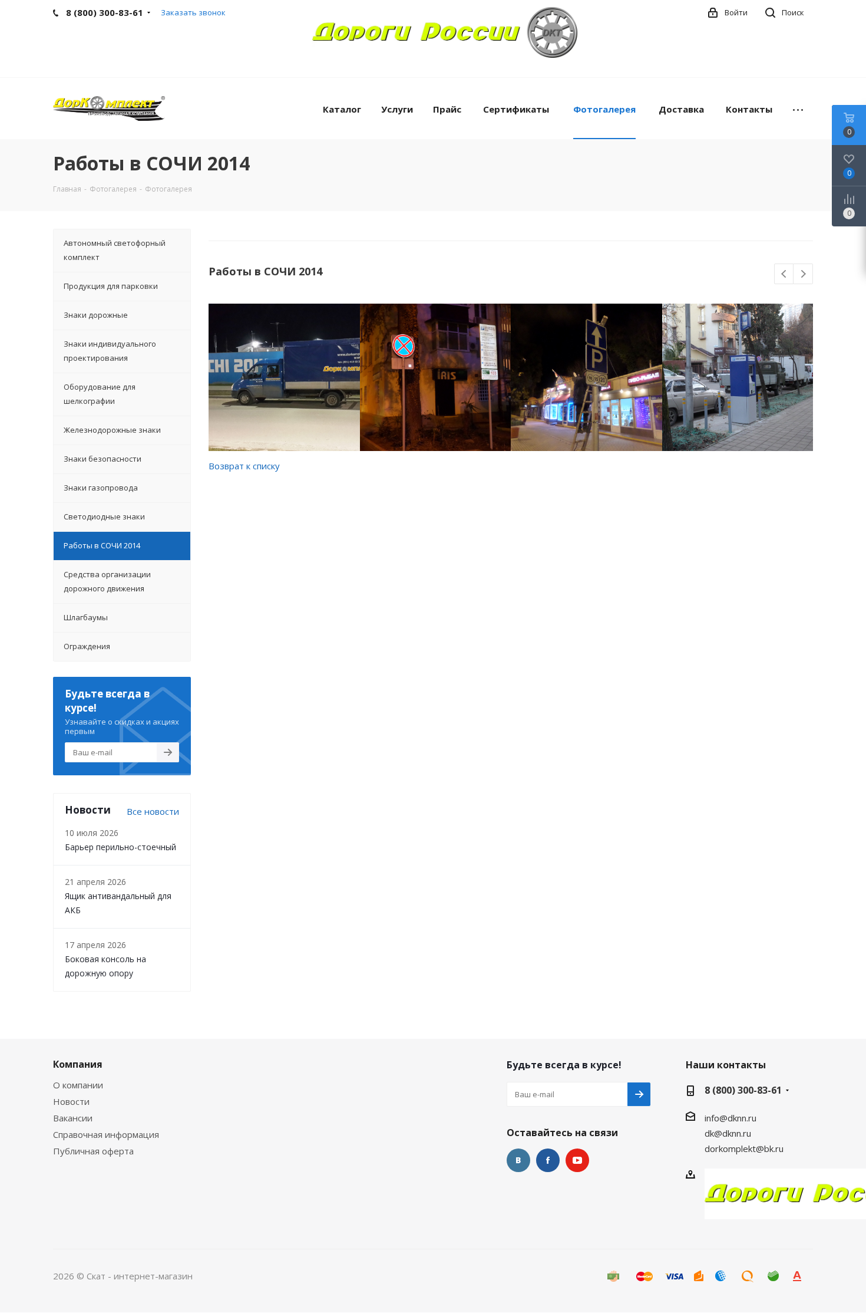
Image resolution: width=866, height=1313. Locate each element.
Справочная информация (106, 1134)
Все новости (153, 811)
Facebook (548, 1160)
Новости (71, 1101)
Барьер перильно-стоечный (120, 847)
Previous (784, 274)
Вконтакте (518, 1160)
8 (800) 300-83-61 (743, 1090)
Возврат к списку (244, 466)
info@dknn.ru (730, 1118)
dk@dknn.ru (728, 1133)
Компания (78, 1064)
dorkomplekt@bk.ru (744, 1148)
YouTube (577, 1160)
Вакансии (72, 1118)
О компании (78, 1085)
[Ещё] (798, 108)
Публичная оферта (93, 1151)
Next (803, 274)
